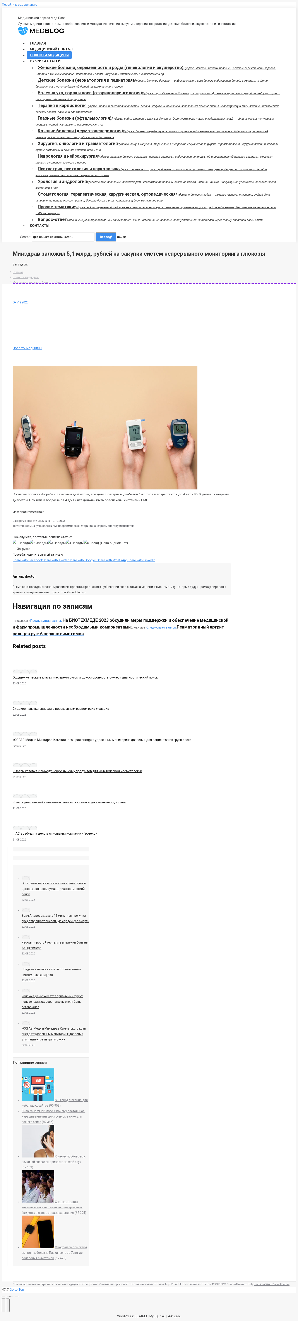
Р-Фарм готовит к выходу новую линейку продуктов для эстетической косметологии (77, 771)
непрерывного (105, 525)
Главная (18, 272)
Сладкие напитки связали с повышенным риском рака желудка (61, 709)
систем (129, 525)
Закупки (37, 525)
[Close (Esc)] (3, 1296)
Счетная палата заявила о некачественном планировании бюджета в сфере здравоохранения (52, 1207)
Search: (25, 237)
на (94, 525)
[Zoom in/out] (16, 1296)
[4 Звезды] (75, 543)
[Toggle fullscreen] (12, 1296)
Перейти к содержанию (19, 5)
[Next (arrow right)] (8, 1305)
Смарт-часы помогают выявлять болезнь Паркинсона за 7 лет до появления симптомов (54, 1252)
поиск (121, 237)
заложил (48, 525)
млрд (71, 525)
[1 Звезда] (21, 543)
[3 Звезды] (57, 543)
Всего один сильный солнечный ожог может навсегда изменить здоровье (69, 802)
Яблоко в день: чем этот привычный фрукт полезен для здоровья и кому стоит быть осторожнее (52, 1001)
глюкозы (25, 525)
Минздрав (61, 525)
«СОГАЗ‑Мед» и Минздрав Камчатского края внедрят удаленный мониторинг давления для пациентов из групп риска (102, 740)
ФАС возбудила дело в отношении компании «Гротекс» (55, 833)
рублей (120, 525)
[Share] (8, 1296)
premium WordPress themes (271, 1284)
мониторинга (84, 525)
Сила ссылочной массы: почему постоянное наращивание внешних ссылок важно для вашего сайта (53, 1116)
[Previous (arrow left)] (3, 1305)
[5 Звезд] (91, 543)
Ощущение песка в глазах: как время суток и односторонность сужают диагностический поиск (85, 677)
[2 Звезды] (39, 543)
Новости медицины (26, 277)
